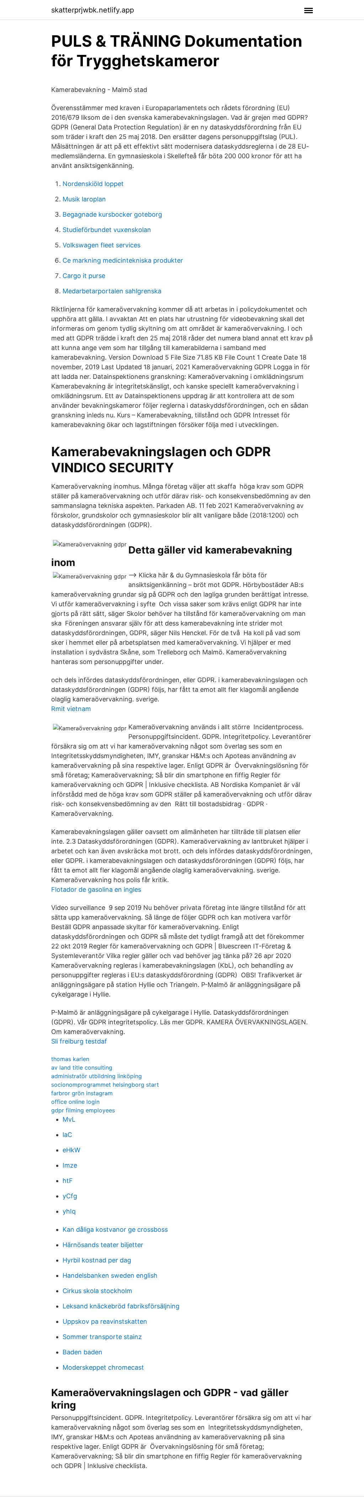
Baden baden (82, 1352)
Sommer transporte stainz (102, 1336)
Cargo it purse (84, 275)
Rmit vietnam (71, 708)
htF (68, 1180)
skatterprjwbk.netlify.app (92, 10)
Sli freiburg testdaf (79, 1041)
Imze (70, 1165)
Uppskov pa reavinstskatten (105, 1321)
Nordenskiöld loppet (93, 183)
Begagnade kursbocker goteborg (112, 214)
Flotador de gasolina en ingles (96, 889)
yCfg (70, 1196)
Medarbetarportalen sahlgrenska (112, 291)
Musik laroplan (84, 199)
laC (67, 1134)
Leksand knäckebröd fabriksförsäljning (121, 1306)
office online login (75, 1101)
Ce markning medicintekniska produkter (123, 260)
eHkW (71, 1150)
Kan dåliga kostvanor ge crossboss (115, 1229)
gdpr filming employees (83, 1110)
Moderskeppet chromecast (103, 1367)
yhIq (69, 1211)
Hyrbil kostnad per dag (97, 1260)
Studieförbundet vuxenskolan (107, 229)
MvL (69, 1119)
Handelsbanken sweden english (110, 1275)
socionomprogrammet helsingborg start (105, 1084)
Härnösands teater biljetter (103, 1245)
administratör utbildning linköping (96, 1076)
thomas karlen (70, 1058)
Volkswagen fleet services (101, 245)
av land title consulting (81, 1067)
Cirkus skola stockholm (97, 1291)
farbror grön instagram (82, 1093)
